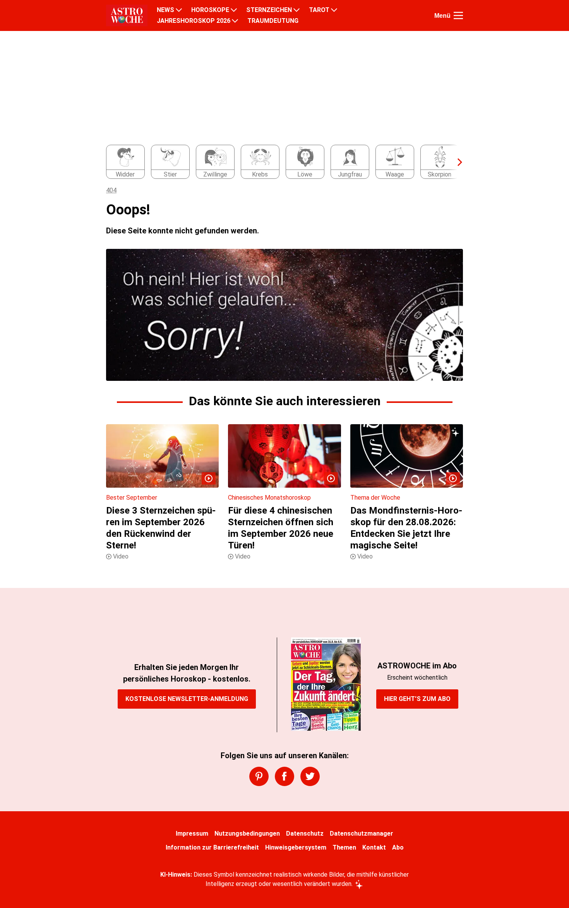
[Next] (456, 162)
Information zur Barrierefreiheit (212, 847)
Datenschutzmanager (361, 833)
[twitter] (310, 776)
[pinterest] (259, 776)
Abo (398, 847)
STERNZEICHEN (269, 10)
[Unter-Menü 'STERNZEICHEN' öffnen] (296, 10)
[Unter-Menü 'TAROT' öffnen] (334, 10)
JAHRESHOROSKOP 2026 (193, 21)
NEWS (165, 10)
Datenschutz (305, 833)
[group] (280, 162)
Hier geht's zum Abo (417, 698)
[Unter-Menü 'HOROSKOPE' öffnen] (234, 10)
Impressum (192, 833)
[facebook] (284, 776)
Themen (344, 847)
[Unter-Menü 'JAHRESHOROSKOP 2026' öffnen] (235, 21)
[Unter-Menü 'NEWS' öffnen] (179, 10)
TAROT (319, 10)
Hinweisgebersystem (295, 847)
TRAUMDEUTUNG (272, 21)
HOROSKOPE (210, 10)
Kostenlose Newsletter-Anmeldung (186, 698)
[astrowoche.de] (126, 15)
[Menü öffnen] (458, 15)
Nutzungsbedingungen (247, 833)
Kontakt (374, 847)
